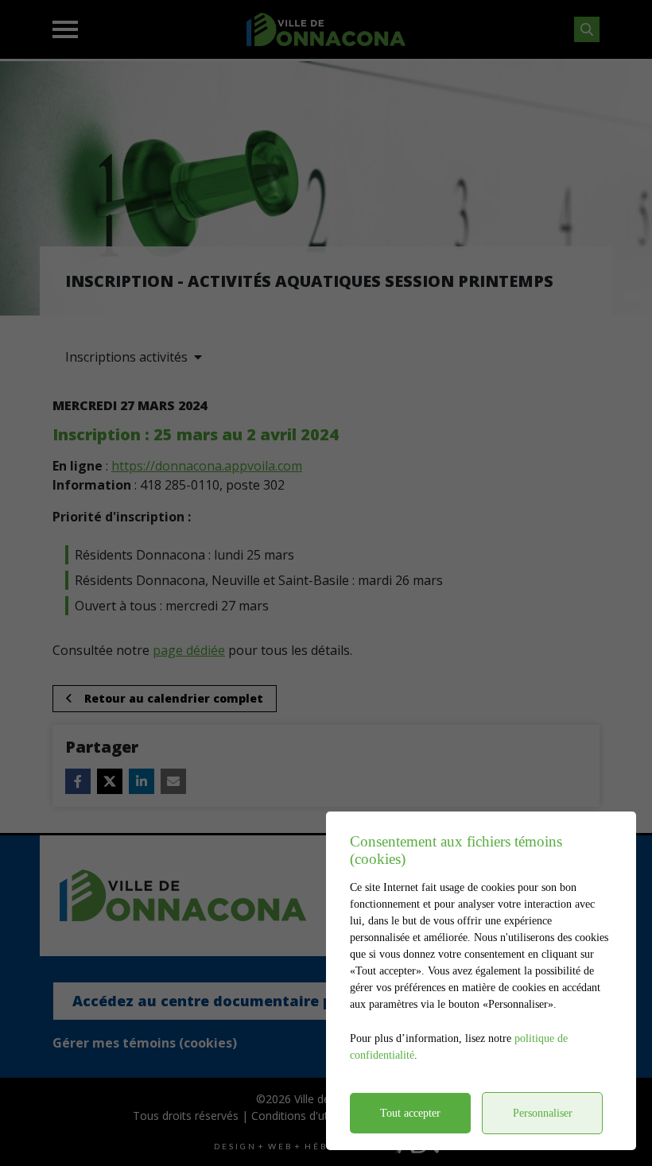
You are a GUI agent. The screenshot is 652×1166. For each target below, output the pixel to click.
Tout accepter (410, 1113)
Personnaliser (542, 1113)
